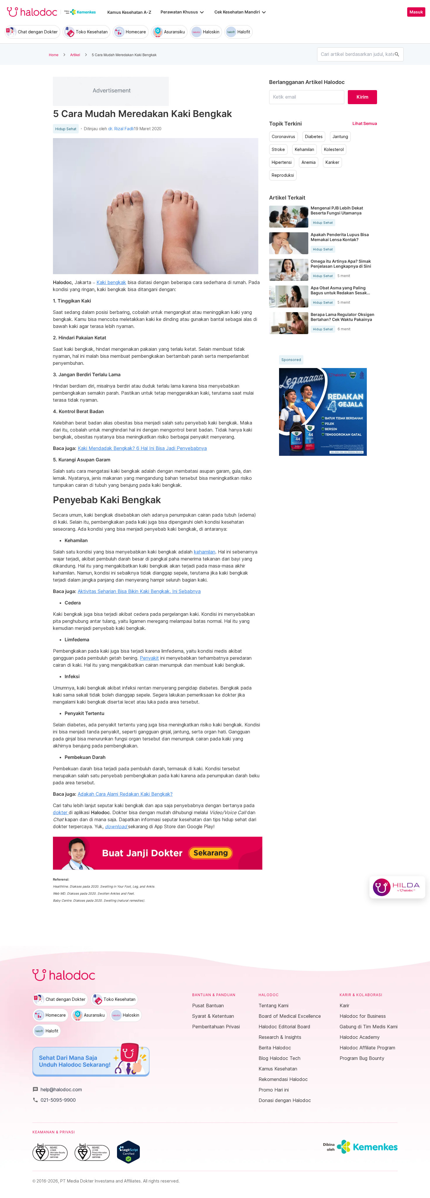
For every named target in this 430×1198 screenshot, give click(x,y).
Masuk (416, 12)
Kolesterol (334, 149)
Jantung (340, 136)
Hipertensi (282, 162)
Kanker (332, 162)
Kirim (362, 96)
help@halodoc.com (57, 1089)
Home (54, 54)
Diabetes (314, 136)
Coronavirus (283, 136)
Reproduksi (283, 175)
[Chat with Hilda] (397, 887)
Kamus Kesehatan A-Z (129, 12)
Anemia (309, 162)
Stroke (278, 149)
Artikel (75, 54)
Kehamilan (304, 149)
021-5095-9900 (54, 1100)
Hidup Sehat (65, 129)
